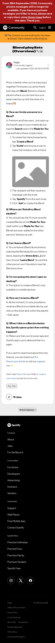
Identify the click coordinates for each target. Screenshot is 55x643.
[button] (48, 65)
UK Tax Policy (12, 632)
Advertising (13, 480)
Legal (9, 603)
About (10, 439)
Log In (42, 27)
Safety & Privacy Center (16, 607)
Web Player (13, 514)
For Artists (12, 467)
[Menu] (49, 27)
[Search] (35, 27)
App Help (12, 386)
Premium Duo (14, 548)
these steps (35, 17)
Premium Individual (17, 542)
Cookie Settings (14, 617)
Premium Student (16, 562)
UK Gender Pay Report (16, 637)
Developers (13, 473)
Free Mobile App (16, 521)
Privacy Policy (12, 612)
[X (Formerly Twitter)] (20, 580)
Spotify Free (13, 568)
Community (16, 27)
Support (11, 508)
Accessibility (23, 622)
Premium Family (15, 555)
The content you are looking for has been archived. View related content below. (29, 37)
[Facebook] (30, 580)
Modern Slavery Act (14, 627)
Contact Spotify (15, 527)
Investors (12, 486)
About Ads (11, 622)
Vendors (11, 493)
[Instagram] (11, 580)
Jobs (10, 446)
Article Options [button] (26, 409)
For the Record (15, 452)
